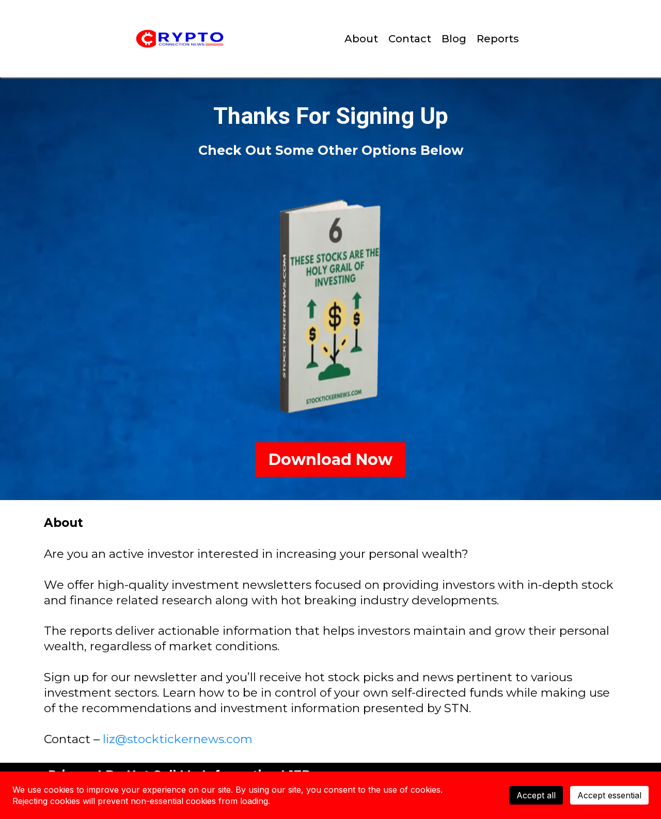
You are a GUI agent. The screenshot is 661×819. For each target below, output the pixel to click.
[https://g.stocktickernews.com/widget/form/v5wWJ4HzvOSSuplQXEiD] (330, 308)
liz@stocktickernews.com (178, 739)
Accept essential (609, 795)
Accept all (536, 795)
